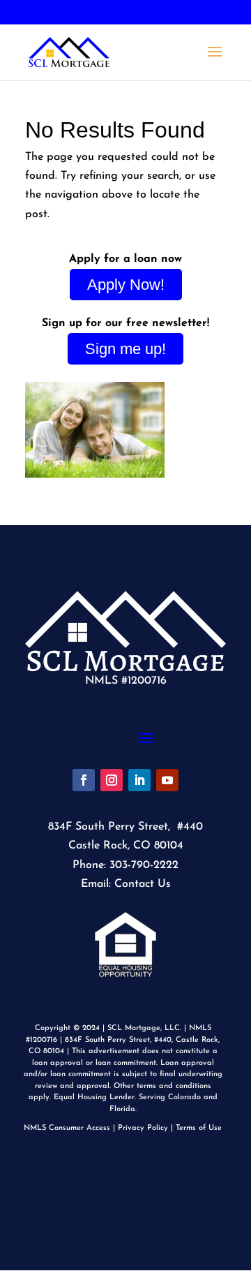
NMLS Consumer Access (67, 1128)
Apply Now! (126, 284)
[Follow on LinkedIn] (139, 780)
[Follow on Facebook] (84, 780)
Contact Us (142, 884)
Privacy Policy (143, 1128)
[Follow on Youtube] (167, 780)
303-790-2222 (126, 12)
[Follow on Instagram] (111, 780)
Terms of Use (199, 1128)
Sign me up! (125, 349)
